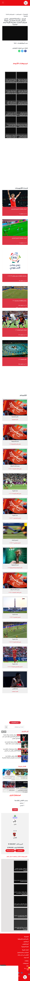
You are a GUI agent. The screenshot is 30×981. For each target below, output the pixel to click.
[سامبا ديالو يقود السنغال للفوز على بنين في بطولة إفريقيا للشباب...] (22, 108)
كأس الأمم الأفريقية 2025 (15, 444)
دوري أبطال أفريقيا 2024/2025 (15, 592)
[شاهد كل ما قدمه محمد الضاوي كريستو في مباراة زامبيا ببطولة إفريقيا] (10, 108)
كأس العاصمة (15, 416)
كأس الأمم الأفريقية (23, 939)
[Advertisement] (15, 58)
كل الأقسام (15, 722)
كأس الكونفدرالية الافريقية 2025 (15, 567)
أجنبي (22, 805)
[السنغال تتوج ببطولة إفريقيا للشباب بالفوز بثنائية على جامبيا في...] (22, 75)
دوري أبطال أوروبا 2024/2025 (15, 642)
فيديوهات (25, 963)
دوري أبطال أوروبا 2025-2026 (15, 493)
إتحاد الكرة (15, 614)
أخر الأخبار (26, 941)
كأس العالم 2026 (23, 359)
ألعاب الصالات (15, 691)
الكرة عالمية (25, 950)
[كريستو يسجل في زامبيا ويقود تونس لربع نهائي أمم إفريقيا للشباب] (22, 119)
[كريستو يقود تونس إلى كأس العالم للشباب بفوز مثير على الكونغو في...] (10, 86)
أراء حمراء (26, 957)
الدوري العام (15, 540)
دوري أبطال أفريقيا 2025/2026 (15, 468)
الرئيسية (25, 14)
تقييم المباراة (10, 850)
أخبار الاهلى (25, 944)
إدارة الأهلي (15, 688)
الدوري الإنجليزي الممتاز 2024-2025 (15, 666)
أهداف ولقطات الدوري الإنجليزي (19, 209)
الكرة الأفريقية (15, 441)
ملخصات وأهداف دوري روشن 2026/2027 (17, 276)
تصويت (15, 809)
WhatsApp (19, 51)
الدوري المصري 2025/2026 (15, 542)
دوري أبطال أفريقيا (15, 466)
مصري (22, 803)
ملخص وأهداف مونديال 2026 (20, 300)
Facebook (25, 51)
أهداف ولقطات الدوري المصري (19, 238)
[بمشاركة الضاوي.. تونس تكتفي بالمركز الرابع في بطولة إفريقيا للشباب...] (10, 75)
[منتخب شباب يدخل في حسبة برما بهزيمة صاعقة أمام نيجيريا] (22, 131)
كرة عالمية (15, 490)
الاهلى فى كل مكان (23, 955)
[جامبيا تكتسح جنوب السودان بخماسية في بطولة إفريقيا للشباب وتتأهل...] (22, 97)
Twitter (22, 51)
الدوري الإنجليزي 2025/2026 (15, 518)
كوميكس (18, 14)
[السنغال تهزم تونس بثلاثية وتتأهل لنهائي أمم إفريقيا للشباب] (22, 86)
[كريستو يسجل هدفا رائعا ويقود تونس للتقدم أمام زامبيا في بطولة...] (10, 119)
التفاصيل (19, 850)
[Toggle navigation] (3, 2)
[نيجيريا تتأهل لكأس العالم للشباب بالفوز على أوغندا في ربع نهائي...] (10, 97)
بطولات (26, 960)
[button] (2, 732)
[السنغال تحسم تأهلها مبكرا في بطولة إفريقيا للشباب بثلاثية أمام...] (10, 131)
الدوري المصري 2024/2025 (15, 617)
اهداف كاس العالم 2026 (21, 330)
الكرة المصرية (24, 946)
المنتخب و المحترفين (22, 952)
